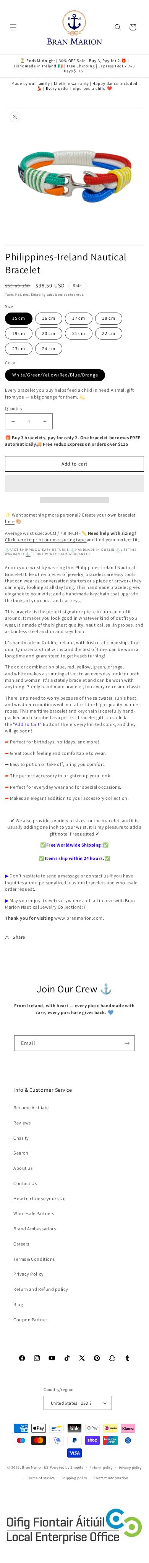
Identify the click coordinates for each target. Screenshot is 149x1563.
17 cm (78, 318)
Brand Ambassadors (34, 1228)
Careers (21, 1244)
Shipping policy (74, 1477)
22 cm (108, 333)
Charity (21, 1138)
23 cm (18, 348)
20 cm (48, 333)
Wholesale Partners (33, 1213)
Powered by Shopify (66, 1467)
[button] (74, 483)
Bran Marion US (35, 1467)
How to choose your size (39, 1198)
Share (19, 937)
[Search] (118, 27)
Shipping (38, 294)
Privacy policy (130, 1467)
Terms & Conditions (34, 1259)
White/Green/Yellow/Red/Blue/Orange (55, 375)
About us (22, 1168)
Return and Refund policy (40, 1289)
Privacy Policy (28, 1274)
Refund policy (100, 1467)
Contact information (111, 1477)
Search (20, 1153)
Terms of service (41, 1477)
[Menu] (13, 27)
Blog (18, 1304)
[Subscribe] (127, 1043)
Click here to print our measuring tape (46, 539)
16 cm (48, 318)
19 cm (18, 333)
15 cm (18, 318)
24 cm (48, 348)
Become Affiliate (31, 1107)
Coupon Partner (30, 1319)
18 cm (108, 318)
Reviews (22, 1123)
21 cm (78, 333)
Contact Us (25, 1183)
